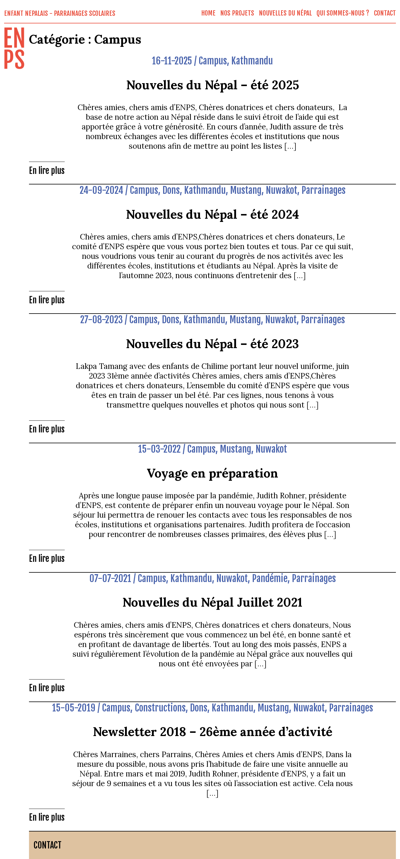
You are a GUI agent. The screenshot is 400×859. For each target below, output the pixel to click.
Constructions (160, 708)
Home (208, 13)
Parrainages (324, 190)
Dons (171, 190)
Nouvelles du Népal (285, 13)
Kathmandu (252, 61)
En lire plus (47, 170)
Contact (385, 13)
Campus (213, 61)
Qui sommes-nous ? (343, 13)
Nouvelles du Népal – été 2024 (212, 214)
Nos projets (237, 13)
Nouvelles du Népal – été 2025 (212, 85)
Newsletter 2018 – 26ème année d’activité (212, 731)
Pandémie (270, 578)
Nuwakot (281, 190)
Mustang (245, 190)
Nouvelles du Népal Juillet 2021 (212, 602)
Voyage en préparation (212, 473)
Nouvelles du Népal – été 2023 (212, 343)
